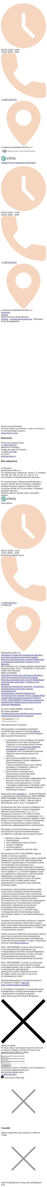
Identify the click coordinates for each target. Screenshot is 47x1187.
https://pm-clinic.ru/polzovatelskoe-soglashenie (15, 984)
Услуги (11, 163)
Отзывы (14, 655)
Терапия (29, 689)
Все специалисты (26, 655)
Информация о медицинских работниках (22, 660)
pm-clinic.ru (35, 731)
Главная (4, 163)
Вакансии (5, 664)
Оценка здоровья (32, 695)
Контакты (31, 163)
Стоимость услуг (32, 662)
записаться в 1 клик (9, 433)
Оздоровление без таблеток (12, 695)
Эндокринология (8, 691)
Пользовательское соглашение (20, 716)
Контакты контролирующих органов (16, 659)
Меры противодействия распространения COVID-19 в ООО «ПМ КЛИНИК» (23, 697)
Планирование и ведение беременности (18, 693)
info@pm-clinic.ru (8, 456)
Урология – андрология (34, 686)
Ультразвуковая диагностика (13, 689)
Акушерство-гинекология (12, 686)
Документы (6, 655)
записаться (5, 312)
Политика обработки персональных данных (23, 748)
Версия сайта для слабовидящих (21, 151)
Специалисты (21, 163)
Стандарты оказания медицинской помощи (19, 657)
